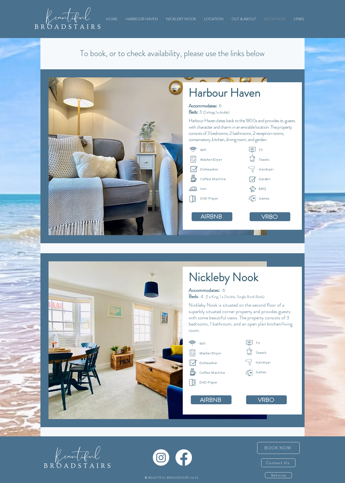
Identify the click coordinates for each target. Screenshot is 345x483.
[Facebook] (183, 457)
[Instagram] (161, 457)
